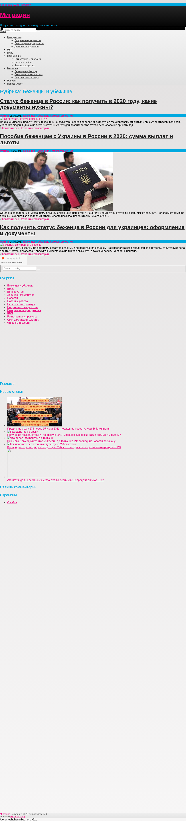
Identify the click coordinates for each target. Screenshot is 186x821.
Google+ (26, 4)
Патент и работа (23, 62)
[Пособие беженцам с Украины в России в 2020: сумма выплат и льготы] (93, 181)
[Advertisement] (93, 352)
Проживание (14, 55)
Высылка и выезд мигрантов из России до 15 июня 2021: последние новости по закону (61, 440)
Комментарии (10, 128)
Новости (11, 80)
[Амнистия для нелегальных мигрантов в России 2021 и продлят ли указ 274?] (34, 476)
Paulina (4, 115)
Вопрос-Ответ (15, 83)
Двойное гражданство (27, 46)
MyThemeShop (17, 816)
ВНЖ (10, 52)
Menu (3, 31)
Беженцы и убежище (26, 71)
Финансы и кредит (25, 65)
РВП (9, 49)
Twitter (16, 4)
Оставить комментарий (34, 128)
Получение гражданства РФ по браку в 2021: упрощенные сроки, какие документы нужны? (64, 434)
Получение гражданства (28, 40)
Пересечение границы (27, 77)
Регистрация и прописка (28, 59)
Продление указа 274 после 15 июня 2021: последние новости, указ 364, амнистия (58, 428)
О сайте (12, 502)
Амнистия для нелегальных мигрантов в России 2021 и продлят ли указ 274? (55, 479)
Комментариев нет (61, 115)
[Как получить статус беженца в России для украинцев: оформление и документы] (93, 244)
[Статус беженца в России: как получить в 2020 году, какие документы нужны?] (93, 118)
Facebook (6, 4)
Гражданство (14, 37)
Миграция (15, 14)
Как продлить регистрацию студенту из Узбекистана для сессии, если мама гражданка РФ (64, 447)
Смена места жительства (29, 74)
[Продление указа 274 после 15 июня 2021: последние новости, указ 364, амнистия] (34, 425)
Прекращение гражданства (29, 43)
